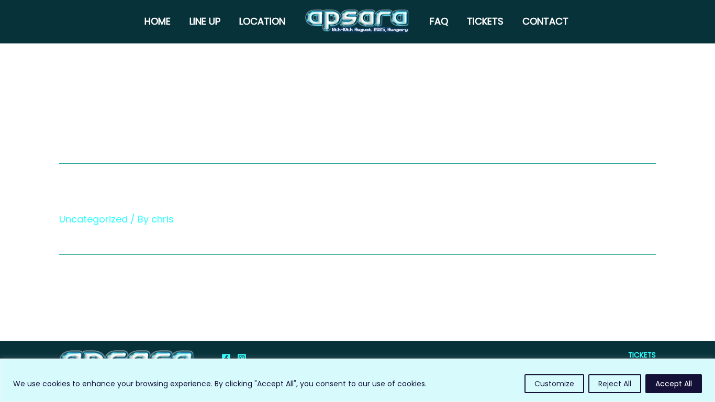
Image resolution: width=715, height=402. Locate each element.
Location (262, 21)
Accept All (673, 383)
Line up (204, 21)
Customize (554, 383)
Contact (545, 21)
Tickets (485, 21)
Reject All (614, 383)
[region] (357, 380)
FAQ (439, 21)
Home (157, 21)
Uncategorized (93, 219)
